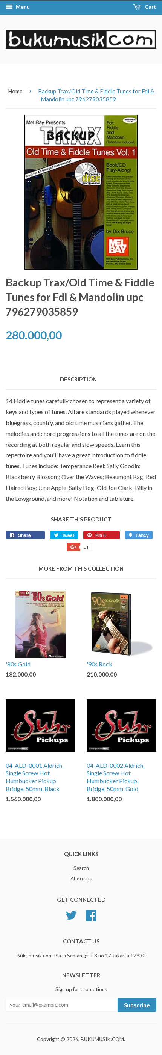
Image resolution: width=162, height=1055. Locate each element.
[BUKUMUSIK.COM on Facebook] (91, 914)
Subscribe (137, 1005)
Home (15, 91)
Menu (22, 6)
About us (81, 879)
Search (81, 868)
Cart (150, 6)
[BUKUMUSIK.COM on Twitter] (71, 914)
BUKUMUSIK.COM (102, 1039)
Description (78, 379)
